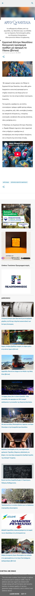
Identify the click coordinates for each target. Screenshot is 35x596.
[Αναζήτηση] (32, 3)
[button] (3, 57)
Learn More (14, 594)
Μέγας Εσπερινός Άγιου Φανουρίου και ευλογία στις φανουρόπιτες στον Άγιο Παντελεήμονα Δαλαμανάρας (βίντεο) (16, 558)
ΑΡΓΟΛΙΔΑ (6, 182)
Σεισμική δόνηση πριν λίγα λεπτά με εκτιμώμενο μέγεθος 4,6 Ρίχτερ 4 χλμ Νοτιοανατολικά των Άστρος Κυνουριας (16, 321)
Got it (23, 594)
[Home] (17, 25)
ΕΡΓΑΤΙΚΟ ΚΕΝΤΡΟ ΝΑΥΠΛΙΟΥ (19, 182)
